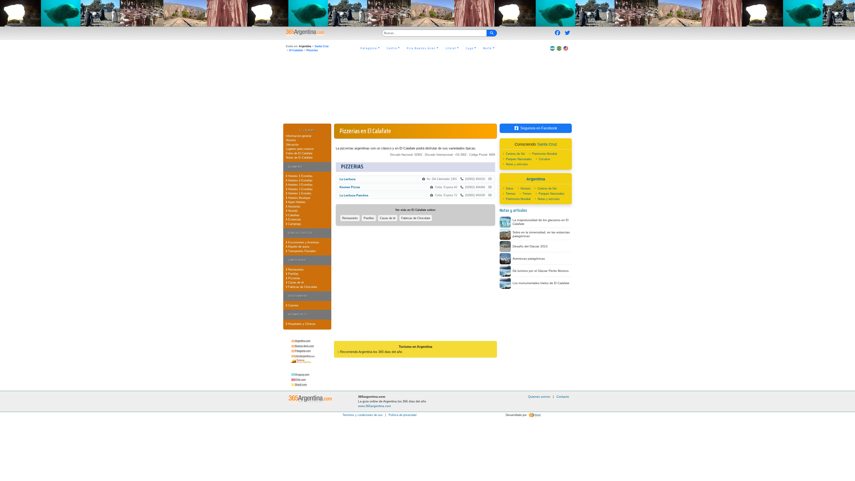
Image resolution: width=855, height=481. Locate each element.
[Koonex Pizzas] (490, 187)
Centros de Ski (515, 153)
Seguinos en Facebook (538, 128)
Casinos (293, 305)
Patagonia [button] (368, 48)
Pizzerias (312, 50)
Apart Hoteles (296, 202)
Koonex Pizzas (350, 187)
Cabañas (293, 215)
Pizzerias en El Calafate (365, 131)
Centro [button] (392, 48)
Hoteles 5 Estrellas (300, 176)
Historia (291, 140)
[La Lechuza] (490, 179)
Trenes (527, 193)
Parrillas (293, 273)
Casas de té (295, 282)
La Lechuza (347, 179)
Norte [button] (487, 48)
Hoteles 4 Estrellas (300, 180)
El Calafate (296, 50)
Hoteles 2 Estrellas (300, 189)
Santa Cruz (322, 46)
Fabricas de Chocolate (302, 287)
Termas (510, 193)
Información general (298, 136)
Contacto (562, 396)
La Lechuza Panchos (354, 195)
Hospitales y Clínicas (301, 324)
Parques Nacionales (519, 159)
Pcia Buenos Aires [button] (421, 48)
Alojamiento (295, 167)
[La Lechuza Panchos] (490, 195)
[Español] (552, 48)
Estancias (294, 219)
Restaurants (295, 269)
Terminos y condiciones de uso (362, 415)
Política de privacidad (402, 415)
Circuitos (544, 159)
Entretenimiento (298, 296)
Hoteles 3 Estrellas (300, 184)
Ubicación (292, 144)
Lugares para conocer (300, 149)
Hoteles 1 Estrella (299, 193)
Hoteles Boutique (298, 198)
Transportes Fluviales (301, 251)
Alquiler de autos (298, 246)
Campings (294, 224)
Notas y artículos (517, 164)
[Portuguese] (559, 48)
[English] (565, 48)
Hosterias (293, 206)
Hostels (292, 210)
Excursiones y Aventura (303, 242)
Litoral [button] (451, 48)
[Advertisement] (427, 90)
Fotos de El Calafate (299, 153)
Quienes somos (539, 396)
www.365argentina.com (374, 406)
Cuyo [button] (470, 48)
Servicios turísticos (300, 233)
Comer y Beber (297, 260)
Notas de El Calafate (299, 157)
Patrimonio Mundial (544, 153)
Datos (509, 188)
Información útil (298, 314)
